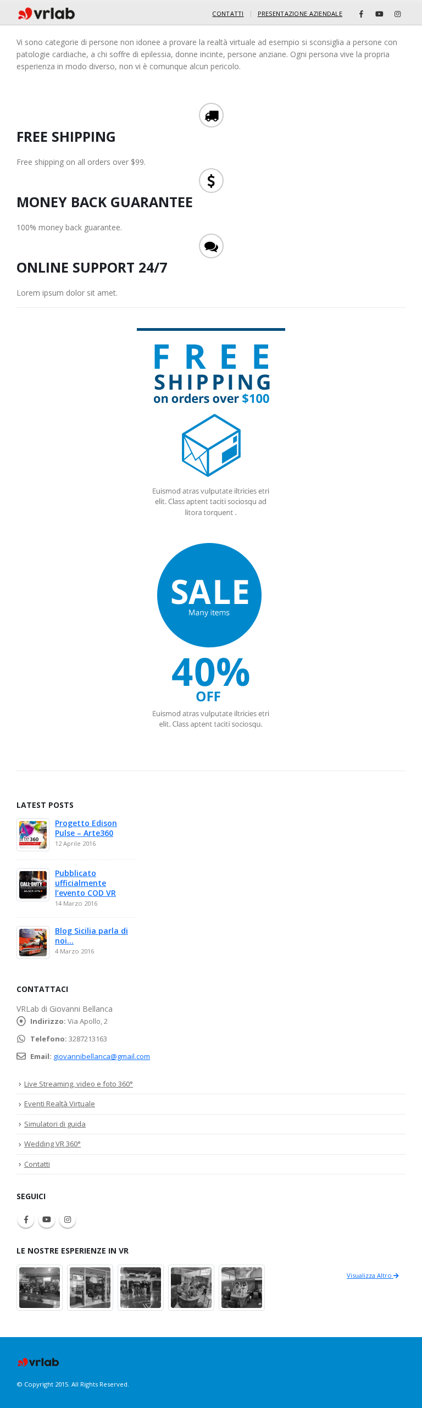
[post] (33, 834)
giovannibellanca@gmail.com (101, 1056)
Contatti (227, 13)
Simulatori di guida (55, 1124)
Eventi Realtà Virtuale (59, 1103)
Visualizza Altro (370, 1275)
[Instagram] (397, 13)
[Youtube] (379, 13)
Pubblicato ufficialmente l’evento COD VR (85, 883)
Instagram (67, 1219)
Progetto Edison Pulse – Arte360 (86, 828)
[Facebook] (361, 13)
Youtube (46, 1219)
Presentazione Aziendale (300, 13)
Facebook (26, 1219)
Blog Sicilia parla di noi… (91, 935)
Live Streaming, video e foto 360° (78, 1084)
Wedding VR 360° (52, 1144)
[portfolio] (39, 1286)
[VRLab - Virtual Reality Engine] (46, 14)
